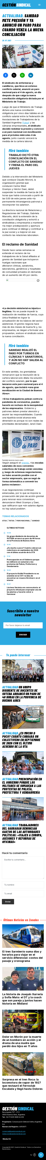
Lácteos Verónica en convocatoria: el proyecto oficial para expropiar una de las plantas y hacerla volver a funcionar (24, 590)
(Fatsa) (25, 122)
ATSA (4, 521)
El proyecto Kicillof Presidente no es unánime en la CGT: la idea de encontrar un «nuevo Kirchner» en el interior (23, 576)
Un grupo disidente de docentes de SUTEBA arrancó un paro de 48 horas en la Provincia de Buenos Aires (23, 538)
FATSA (11, 521)
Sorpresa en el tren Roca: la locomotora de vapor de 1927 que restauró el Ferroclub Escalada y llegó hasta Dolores (22, 1084)
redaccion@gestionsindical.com (14, 1134)
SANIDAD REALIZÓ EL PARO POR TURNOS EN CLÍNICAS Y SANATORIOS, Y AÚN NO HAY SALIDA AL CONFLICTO (26, 356)
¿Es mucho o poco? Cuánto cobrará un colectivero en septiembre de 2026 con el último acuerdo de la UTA (24, 550)
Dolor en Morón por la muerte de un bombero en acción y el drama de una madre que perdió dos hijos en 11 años (21, 1041)
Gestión (16, 4)
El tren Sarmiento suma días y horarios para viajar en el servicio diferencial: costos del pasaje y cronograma (22, 956)
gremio (25, 462)
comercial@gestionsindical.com (13, 1131)
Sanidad (36, 521)
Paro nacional (23, 521)
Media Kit (7, 1139)
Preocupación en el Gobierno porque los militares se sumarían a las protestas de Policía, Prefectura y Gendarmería (23, 562)
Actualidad (12, 15)
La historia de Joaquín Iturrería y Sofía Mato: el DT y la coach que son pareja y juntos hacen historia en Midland (22, 999)
